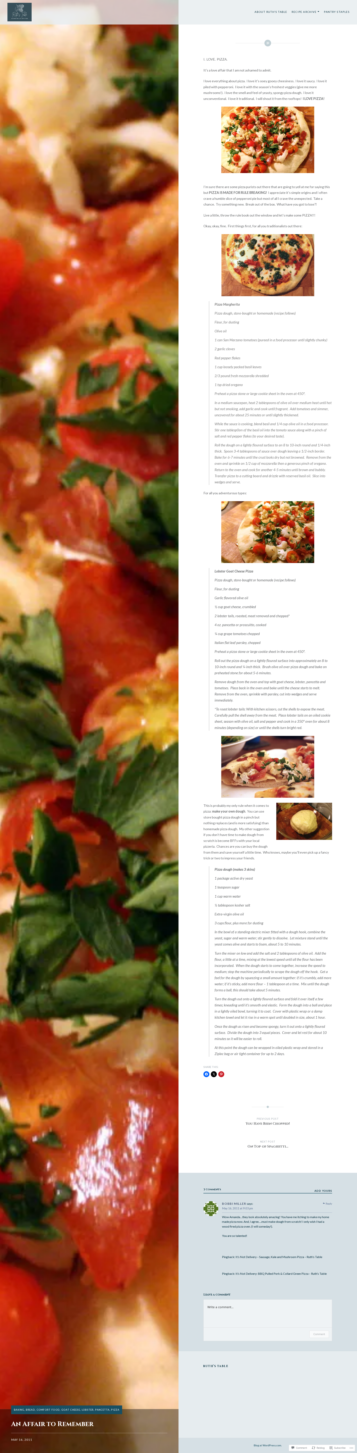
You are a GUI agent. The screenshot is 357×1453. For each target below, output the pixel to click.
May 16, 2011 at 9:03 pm (237, 1208)
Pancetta (102, 1409)
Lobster (88, 1409)
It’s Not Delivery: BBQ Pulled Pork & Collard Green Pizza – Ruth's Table (281, 1273)
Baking (19, 1409)
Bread (30, 1409)
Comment (319, 1334)
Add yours (323, 1190)
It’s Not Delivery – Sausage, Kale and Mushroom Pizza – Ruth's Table (279, 1257)
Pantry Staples (337, 11)
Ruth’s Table (215, 1366)
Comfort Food (48, 1409)
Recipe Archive (304, 11)
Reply (329, 1203)
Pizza (115, 1409)
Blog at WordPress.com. (268, 1445)
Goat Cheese (70, 1409)
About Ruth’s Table (271, 11)
